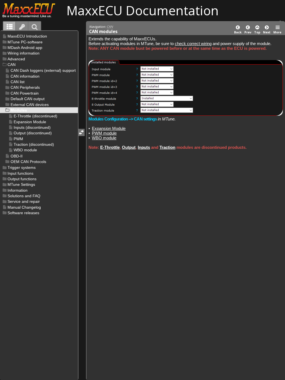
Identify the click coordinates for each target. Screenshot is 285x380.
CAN (110, 26)
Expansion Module (109, 128)
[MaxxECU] (32, 10)
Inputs (144, 147)
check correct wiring (193, 43)
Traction (167, 147)
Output (129, 147)
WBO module (104, 137)
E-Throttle (110, 147)
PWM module (104, 133)
